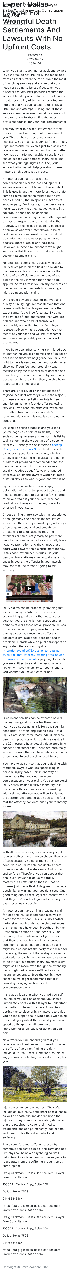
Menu (10, 22)
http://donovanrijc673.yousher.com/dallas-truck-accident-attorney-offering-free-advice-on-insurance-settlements (34, 655)
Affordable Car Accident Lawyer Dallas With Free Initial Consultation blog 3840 (33, 10)
